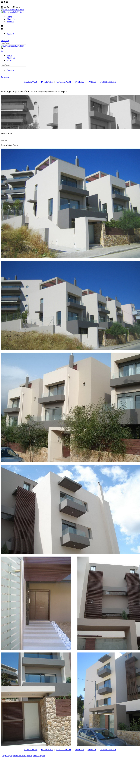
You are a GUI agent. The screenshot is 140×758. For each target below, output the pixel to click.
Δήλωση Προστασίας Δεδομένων (17, 755)
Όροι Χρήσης (39, 755)
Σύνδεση (5, 40)
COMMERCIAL (63, 82)
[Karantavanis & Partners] (12, 9)
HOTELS (92, 82)
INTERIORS (47, 82)
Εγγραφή (10, 33)
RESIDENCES (30, 82)
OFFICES (79, 82)
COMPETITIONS (108, 82)
